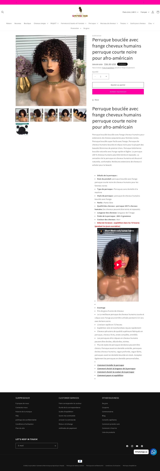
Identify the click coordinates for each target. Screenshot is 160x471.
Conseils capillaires (109, 420)
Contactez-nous (22, 407)
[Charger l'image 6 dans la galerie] (22, 129)
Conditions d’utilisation (113, 465)
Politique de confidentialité (94, 465)
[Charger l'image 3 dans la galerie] (51, 115)
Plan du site (20, 428)
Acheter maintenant (118, 92)
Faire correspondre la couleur (70, 403)
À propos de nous (22, 403)
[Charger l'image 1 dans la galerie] (22, 115)
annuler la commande (67, 420)
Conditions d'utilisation (24, 424)
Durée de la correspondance (69, 407)
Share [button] (97, 100)
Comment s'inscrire (109, 428)
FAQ (17, 416)
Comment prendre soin (111, 424)
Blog (104, 416)
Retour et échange (66, 424)
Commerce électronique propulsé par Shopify (50, 465)
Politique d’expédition (129, 465)
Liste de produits (108, 432)
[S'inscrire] (55, 446)
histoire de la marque (24, 412)
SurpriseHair (32, 465)
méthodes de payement (68, 428)
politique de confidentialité (26, 420)
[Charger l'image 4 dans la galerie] (65, 115)
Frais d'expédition (108, 68)
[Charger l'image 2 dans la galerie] (36, 115)
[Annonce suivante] (143, 2)
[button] (2, 12)
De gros (105, 403)
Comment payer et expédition (110, 375)
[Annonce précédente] (16, 2)
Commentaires (107, 412)
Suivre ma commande (67, 416)
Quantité (95, 72)
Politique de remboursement (75, 465)
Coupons (105, 407)
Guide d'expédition (66, 412)
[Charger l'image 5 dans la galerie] (79, 115)
